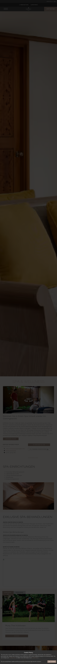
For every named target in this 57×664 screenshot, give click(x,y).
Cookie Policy (35, 657)
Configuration (12, 657)
